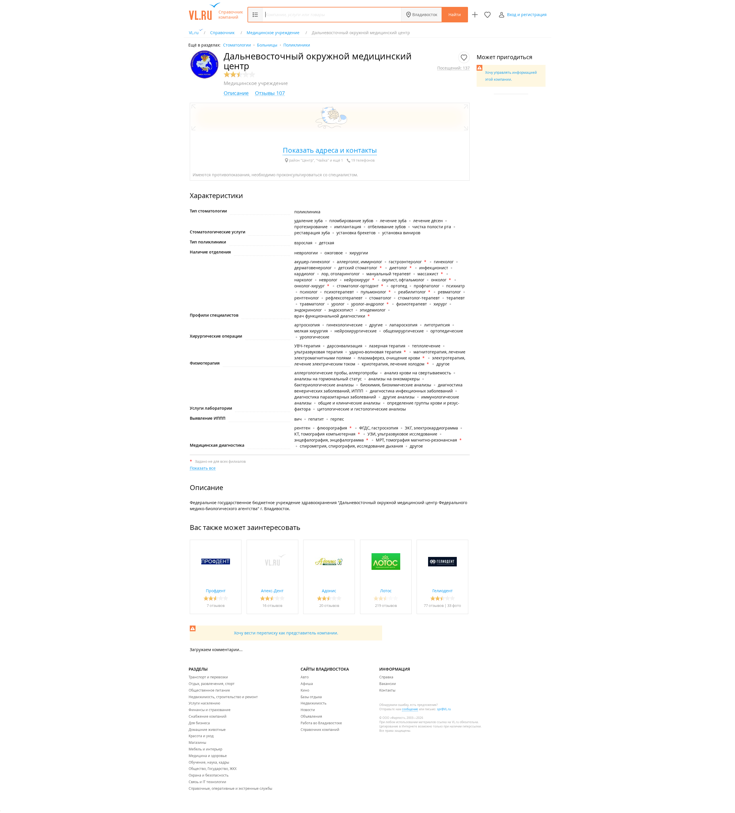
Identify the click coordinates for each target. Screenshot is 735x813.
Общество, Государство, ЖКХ (213, 768)
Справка (386, 677)
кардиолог (304, 273)
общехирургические (403, 331)
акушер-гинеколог (312, 261)
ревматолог (449, 292)
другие (376, 325)
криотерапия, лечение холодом (393, 364)
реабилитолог (412, 292)
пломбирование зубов (351, 220)
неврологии (306, 252)
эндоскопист (340, 310)
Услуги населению (204, 703)
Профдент (216, 590)
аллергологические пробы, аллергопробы (336, 372)
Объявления (311, 716)
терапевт (455, 298)
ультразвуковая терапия (318, 352)
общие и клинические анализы (349, 403)
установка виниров (401, 232)
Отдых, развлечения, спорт (212, 683)
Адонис (329, 590)
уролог (338, 304)
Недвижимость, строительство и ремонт (223, 696)
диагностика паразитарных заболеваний (335, 397)
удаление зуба (308, 220)
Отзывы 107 (270, 93)
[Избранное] (487, 14)
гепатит (316, 419)
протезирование (311, 226)
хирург (440, 304)
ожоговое (333, 252)
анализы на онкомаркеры (394, 379)
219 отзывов (386, 605)
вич (298, 419)
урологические (314, 337)
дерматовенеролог (313, 267)
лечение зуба (393, 220)
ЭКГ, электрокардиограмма (431, 428)
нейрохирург (357, 279)
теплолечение (426, 346)
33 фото (454, 605)
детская (326, 242)
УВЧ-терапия (307, 346)
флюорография (332, 428)
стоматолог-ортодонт (358, 286)
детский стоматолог (357, 267)
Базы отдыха (311, 696)
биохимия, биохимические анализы (395, 385)
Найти (454, 14)
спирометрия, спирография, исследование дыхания (351, 446)
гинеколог (444, 261)
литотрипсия (437, 325)
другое (443, 364)
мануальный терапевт (388, 273)
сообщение (410, 709)
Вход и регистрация (527, 14)
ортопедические (446, 331)
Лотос (386, 590)
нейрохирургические (355, 331)
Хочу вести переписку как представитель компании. (286, 633)
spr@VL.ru (444, 709)
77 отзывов (434, 605)
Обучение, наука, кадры (209, 762)
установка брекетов (356, 232)
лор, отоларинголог (340, 273)
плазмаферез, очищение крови (389, 358)
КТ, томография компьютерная (324, 434)
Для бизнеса (199, 723)
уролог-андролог (367, 304)
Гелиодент (442, 590)
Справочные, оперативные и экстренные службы (230, 788)
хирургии (358, 252)
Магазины (197, 742)
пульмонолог (373, 292)
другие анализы (399, 397)
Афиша (307, 683)
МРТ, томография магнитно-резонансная (416, 440)
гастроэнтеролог (405, 261)
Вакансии (387, 683)
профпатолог (427, 286)
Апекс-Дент (272, 590)
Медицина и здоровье (208, 755)
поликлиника (307, 211)
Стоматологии (237, 44)
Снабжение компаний (208, 716)
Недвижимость (313, 703)
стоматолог (380, 298)
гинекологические (344, 325)
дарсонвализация (344, 346)
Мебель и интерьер (205, 749)
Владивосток (424, 14)
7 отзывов (216, 605)
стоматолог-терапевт (419, 298)
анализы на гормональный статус (328, 379)
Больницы (267, 44)
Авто (305, 677)
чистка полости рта (431, 226)
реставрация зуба (312, 232)
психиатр (455, 286)
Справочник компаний (230, 14)
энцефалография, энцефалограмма (329, 440)
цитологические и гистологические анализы (361, 409)
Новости (308, 709)
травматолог (312, 304)
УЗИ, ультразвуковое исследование (402, 434)
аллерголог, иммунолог (359, 261)
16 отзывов (272, 605)
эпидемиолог (373, 310)
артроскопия (307, 325)
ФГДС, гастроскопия (378, 428)
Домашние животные (207, 729)
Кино (305, 690)
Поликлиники (296, 44)
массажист (427, 273)
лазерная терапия (387, 346)
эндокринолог (308, 310)
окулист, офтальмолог (403, 279)
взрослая (303, 242)
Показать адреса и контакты (330, 150)
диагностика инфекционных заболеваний (411, 391)
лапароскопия (403, 325)
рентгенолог (306, 298)
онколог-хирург (309, 286)
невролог (328, 279)
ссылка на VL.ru (448, 722)
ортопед (399, 286)
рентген (302, 428)
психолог (309, 292)
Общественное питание (209, 690)
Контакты (387, 690)
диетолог (398, 267)
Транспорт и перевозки (208, 677)
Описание (236, 93)
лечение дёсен (428, 220)
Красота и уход (201, 735)
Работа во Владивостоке (321, 723)
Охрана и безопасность (209, 775)
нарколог (303, 279)
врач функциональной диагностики (329, 316)
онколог (438, 279)
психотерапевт (339, 292)
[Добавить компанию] (475, 14)
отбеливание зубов (387, 226)
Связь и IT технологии (207, 781)
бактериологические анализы (324, 385)
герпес (337, 419)
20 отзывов (329, 605)
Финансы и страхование (210, 709)
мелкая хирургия (311, 331)
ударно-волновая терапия (375, 352)
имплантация (347, 226)
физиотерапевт (411, 304)
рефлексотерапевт (344, 298)
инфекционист (433, 267)
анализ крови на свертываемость (417, 372)
